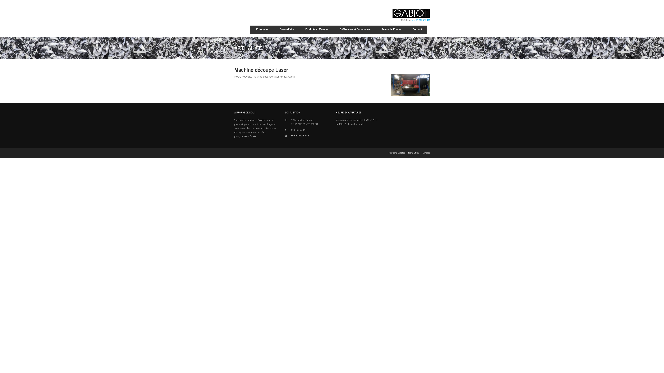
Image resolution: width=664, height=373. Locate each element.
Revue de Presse (391, 29)
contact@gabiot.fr (300, 135)
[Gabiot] (411, 13)
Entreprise (262, 29)
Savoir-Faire (287, 29)
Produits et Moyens (316, 29)
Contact (417, 29)
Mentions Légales (397, 153)
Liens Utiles (413, 153)
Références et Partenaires (355, 29)
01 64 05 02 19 (421, 19)
